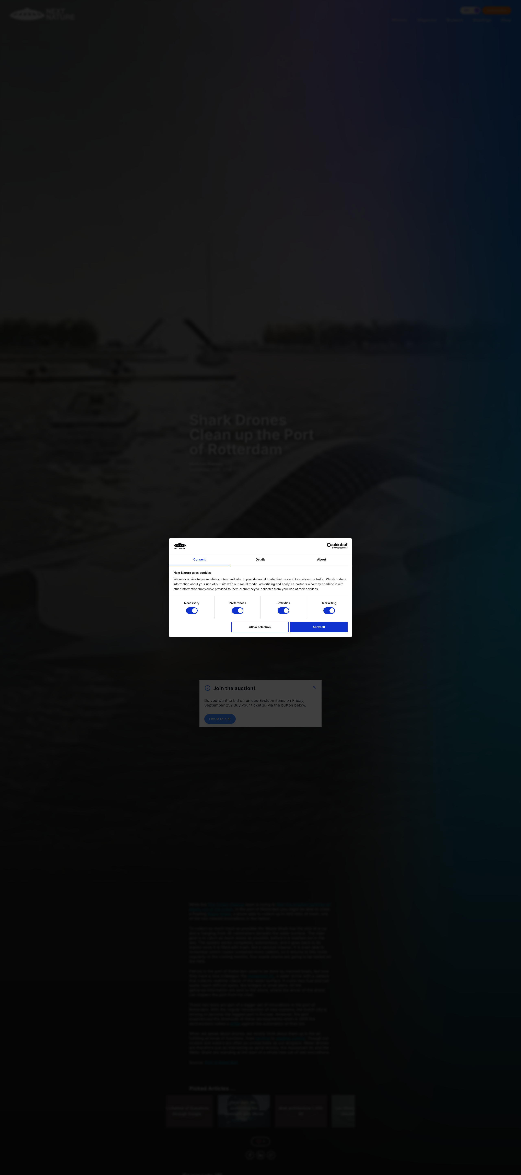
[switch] (237, 610)
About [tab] (321, 559)
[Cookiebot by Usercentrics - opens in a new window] (330, 546)
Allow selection (260, 627)
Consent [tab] (199, 559)
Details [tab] (261, 559)
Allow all (319, 627)
